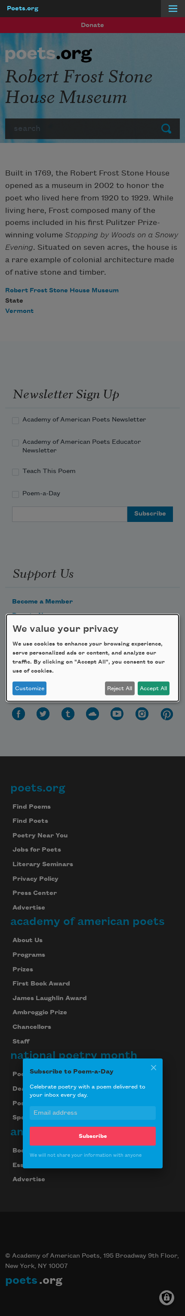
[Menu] (173, 8)
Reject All (119, 688)
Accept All (153, 688)
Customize (29, 688)
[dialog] (92, 658)
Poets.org (22, 8)
